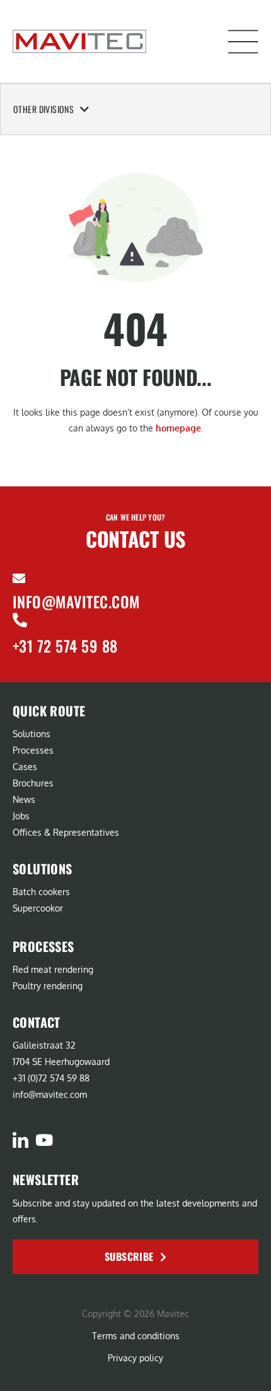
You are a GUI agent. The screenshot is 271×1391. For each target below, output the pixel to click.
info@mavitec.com (76, 601)
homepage (178, 428)
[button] (243, 42)
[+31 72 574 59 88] (20, 620)
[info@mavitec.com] (19, 578)
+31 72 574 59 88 (65, 645)
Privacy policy (135, 1357)
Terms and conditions (136, 1335)
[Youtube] (44, 1140)
